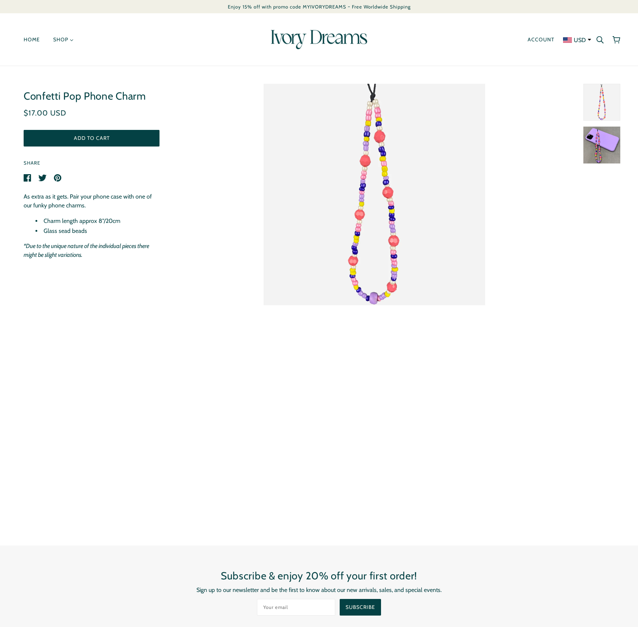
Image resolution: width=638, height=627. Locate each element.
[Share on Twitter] (43, 177)
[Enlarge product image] (374, 194)
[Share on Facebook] (28, 177)
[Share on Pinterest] (57, 177)
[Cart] (616, 39)
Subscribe (360, 607)
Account (541, 39)
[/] (319, 38)
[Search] (600, 39)
